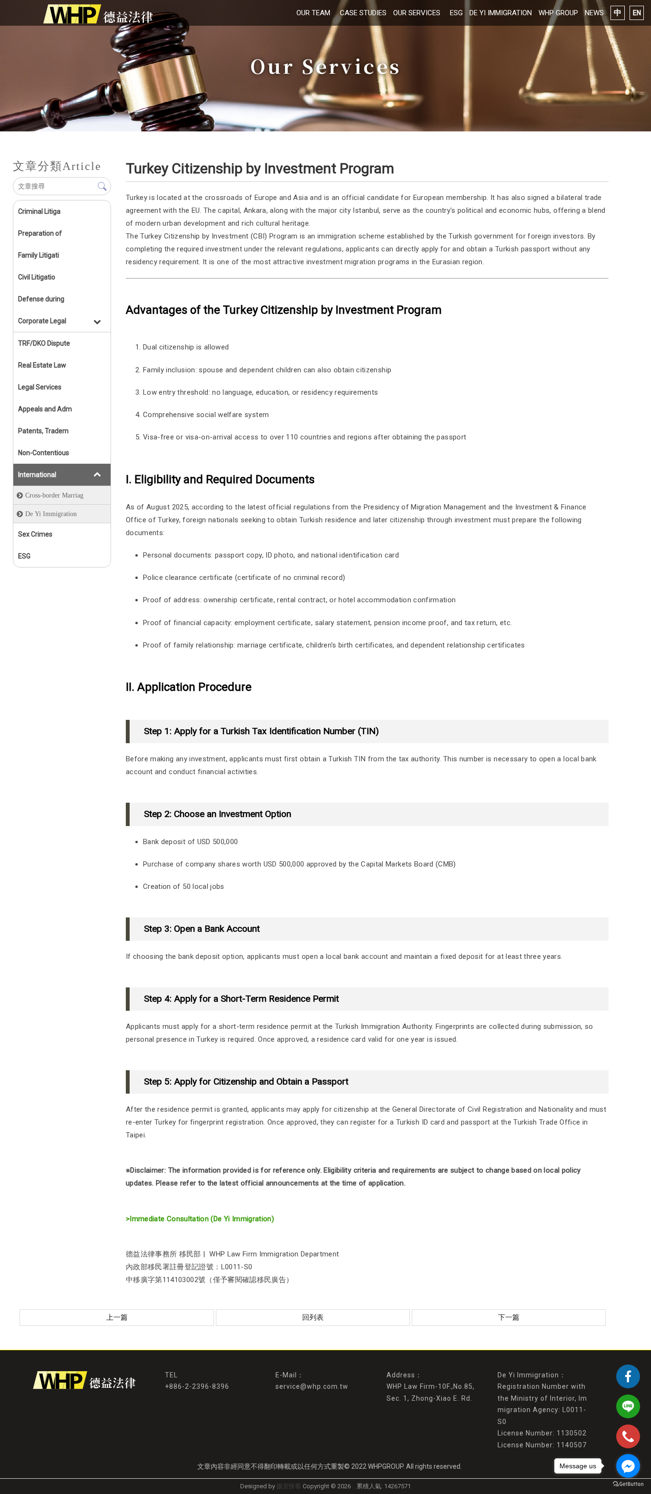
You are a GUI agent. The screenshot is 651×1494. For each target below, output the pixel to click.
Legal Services (39, 387)
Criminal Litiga (39, 211)
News (594, 13)
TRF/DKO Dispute (44, 343)
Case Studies (363, 13)
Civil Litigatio (36, 277)
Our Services (416, 13)
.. (353, 1486)
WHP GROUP (558, 13)
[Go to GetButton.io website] (628, 1484)
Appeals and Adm (45, 409)
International (37, 474)
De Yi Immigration (500, 13)
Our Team (313, 13)
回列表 (313, 1317)
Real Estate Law (42, 365)
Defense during (41, 299)
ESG (456, 13)
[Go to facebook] (628, 1466)
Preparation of (40, 233)
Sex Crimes (35, 534)
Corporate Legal (42, 321)
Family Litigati (38, 255)
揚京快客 (288, 1486)
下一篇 (508, 1317)
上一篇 (117, 1317)
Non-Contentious (43, 453)
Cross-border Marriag (54, 495)
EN (637, 13)
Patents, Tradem (43, 431)
